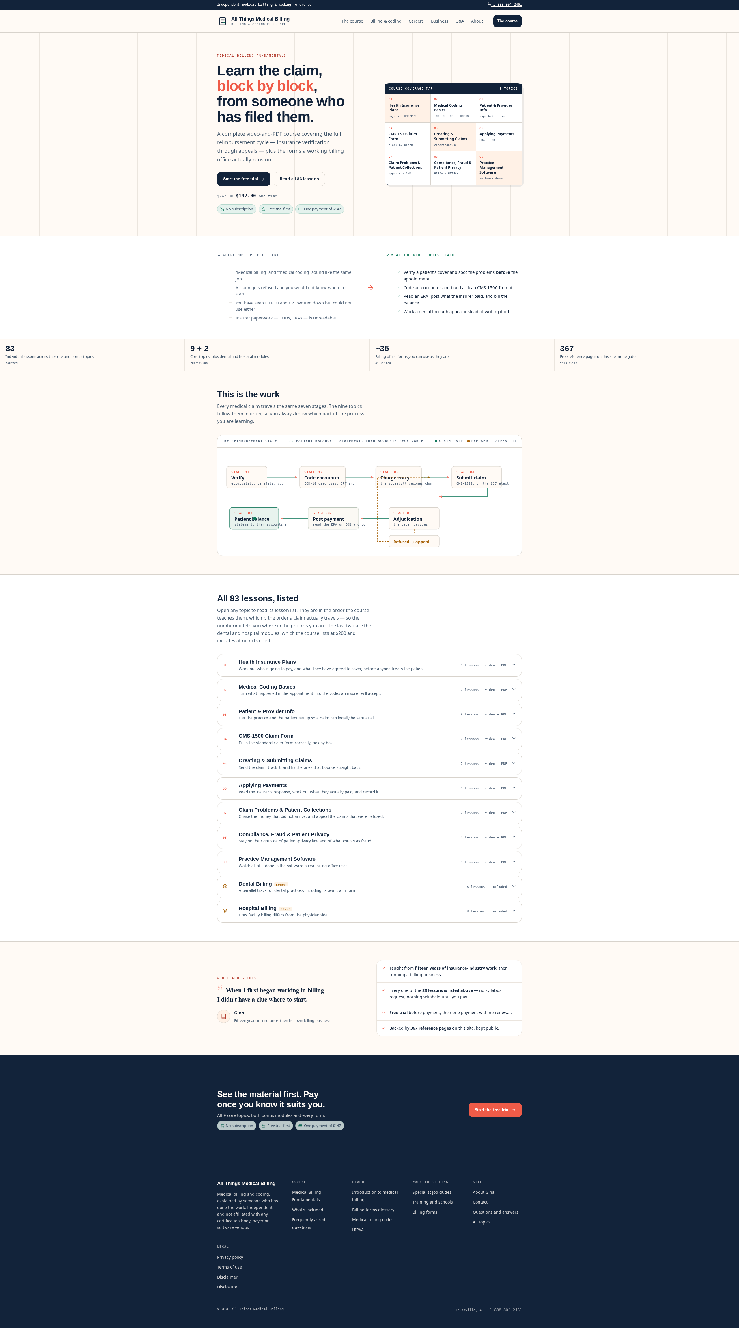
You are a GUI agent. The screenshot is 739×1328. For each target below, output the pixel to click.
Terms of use (229, 1267)
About (477, 21)
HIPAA (358, 1229)
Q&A (460, 21)
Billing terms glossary (373, 1209)
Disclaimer (227, 1277)
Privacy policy (230, 1257)
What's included (307, 1209)
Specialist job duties (432, 1192)
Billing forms (425, 1212)
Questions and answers (495, 1212)
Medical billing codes (372, 1219)
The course (352, 21)
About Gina (483, 1192)
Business (439, 21)
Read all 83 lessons (299, 178)
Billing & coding (386, 21)
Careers (416, 21)
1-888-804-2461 (506, 5)
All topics (481, 1222)
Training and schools (433, 1202)
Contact (480, 1202)
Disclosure (227, 1287)
